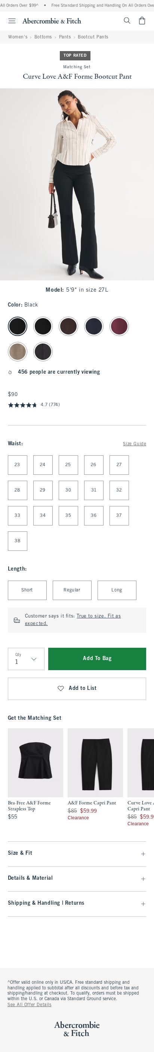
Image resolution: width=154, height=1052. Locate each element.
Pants (65, 37)
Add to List (83, 688)
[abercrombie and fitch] (51, 20)
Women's (17, 37)
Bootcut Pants (93, 37)
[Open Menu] (9, 21)
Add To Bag (97, 658)
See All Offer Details (29, 1005)
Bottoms (43, 37)
